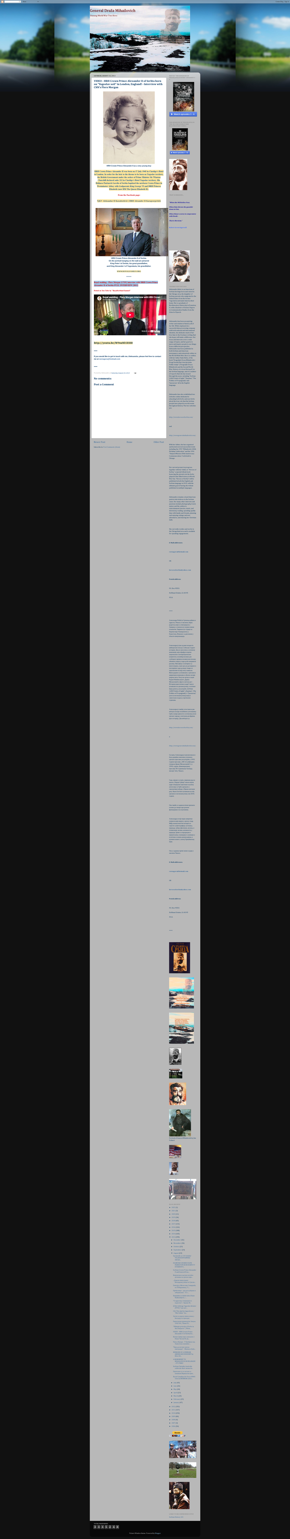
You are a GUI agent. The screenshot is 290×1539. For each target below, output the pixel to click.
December (177, 1240)
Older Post (159, 442)
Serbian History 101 (176, 1517)
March (176, 1396)
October (177, 1246)
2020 (174, 1214)
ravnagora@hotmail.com (178, 552)
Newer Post (99, 442)
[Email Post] (135, 373)
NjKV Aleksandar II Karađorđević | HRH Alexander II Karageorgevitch (129, 200)
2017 (174, 1224)
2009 (174, 1416)
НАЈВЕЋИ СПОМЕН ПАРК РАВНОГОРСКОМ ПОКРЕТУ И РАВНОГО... (184, 1265)
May (175, 1389)
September (178, 1250)
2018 (174, 1221)
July (175, 1383)
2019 (174, 1217)
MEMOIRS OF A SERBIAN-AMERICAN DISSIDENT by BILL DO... (183, 1354)
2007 (174, 1423)
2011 (174, 1410)
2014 (174, 1234)
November (177, 1243)
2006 (174, 1426)
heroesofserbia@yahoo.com (180, 570)
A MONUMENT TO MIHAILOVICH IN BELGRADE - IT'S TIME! (184, 1361)
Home (129, 442)
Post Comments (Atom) (111, 447)
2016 (174, 1227)
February (177, 1399)
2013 (174, 1237)
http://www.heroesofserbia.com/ (181, 417)
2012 (174, 1406)
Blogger (158, 1533)
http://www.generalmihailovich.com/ (182, 435)
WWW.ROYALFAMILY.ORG (129, 271)
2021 (174, 1211)
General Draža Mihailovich (112, 11)
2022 (174, 1207)
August (176, 1253)
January (176, 1402)
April (176, 1393)
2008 (174, 1420)
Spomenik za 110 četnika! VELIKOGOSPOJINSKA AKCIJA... (182, 1258)
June (175, 1386)
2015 (174, 1230)
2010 (174, 1413)
